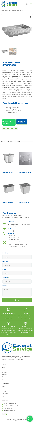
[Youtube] (6, 414)
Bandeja (6, 10)
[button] (31, 4)
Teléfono (5, 277)
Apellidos (5, 261)
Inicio (2, 10)
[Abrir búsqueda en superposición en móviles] (27, 4)
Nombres (5, 253)
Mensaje (4, 285)
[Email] (4, 229)
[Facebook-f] (3, 414)
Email (9, 228)
